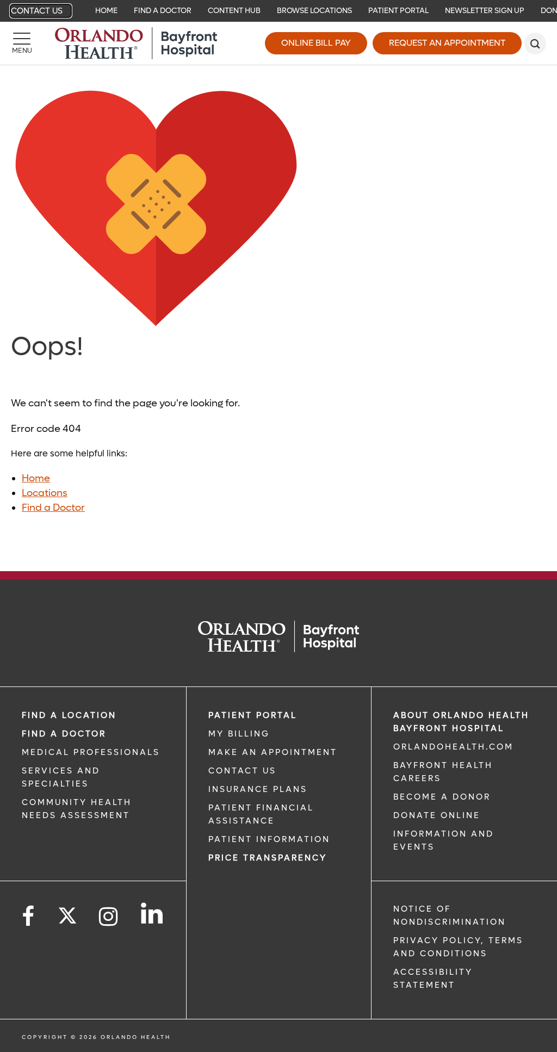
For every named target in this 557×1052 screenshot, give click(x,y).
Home (106, 10)
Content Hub (234, 10)
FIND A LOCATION (69, 715)
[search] (535, 43)
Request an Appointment (447, 42)
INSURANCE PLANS (257, 789)
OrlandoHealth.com (453, 746)
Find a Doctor (162, 10)
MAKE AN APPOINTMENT (272, 752)
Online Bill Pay (316, 42)
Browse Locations (314, 10)
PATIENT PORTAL (252, 715)
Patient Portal (398, 10)
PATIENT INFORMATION (269, 839)
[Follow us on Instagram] (109, 916)
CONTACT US (242, 770)
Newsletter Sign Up (484, 10)
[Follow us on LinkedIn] (152, 913)
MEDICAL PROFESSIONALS (91, 752)
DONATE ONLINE (436, 815)
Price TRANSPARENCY (267, 857)
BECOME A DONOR (442, 796)
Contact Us (37, 10)
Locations (44, 493)
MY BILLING (239, 733)
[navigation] (278, 11)
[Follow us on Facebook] (29, 916)
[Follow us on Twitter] (67, 912)
